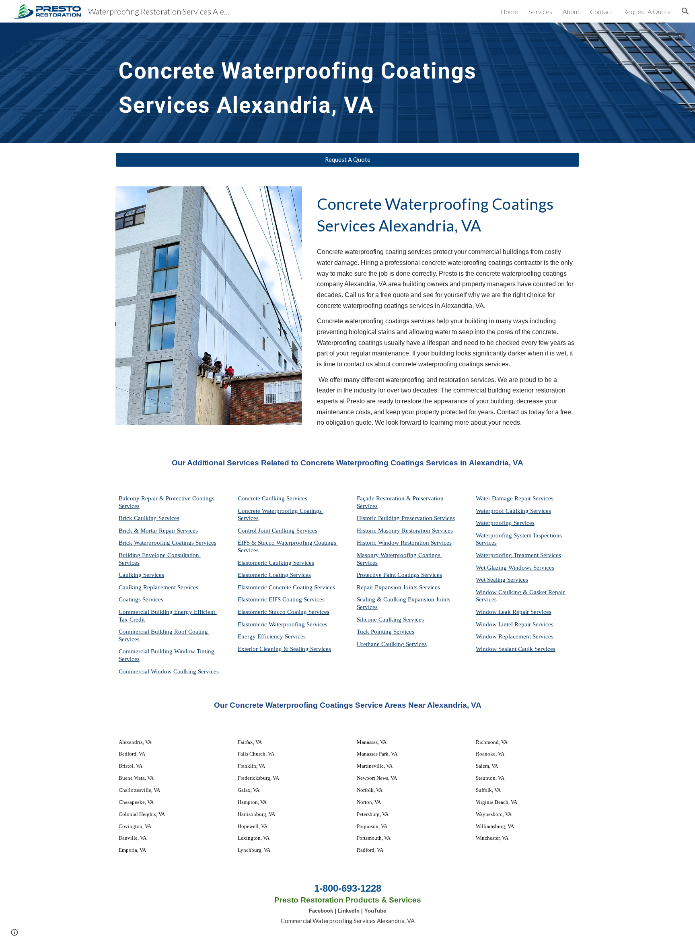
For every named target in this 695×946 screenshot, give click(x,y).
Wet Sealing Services (502, 579)
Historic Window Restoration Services (404, 542)
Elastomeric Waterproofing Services (282, 624)
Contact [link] (601, 11)
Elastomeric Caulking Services (276, 563)
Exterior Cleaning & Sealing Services (284, 649)
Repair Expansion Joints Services (398, 587)
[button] (685, 11)
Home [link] (509, 11)
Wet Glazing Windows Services (515, 567)
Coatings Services (141, 599)
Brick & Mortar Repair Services (158, 530)
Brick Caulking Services (149, 518)
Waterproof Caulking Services (513, 511)
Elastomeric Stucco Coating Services (283, 612)
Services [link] (540, 11)
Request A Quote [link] (647, 11)
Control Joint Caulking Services (277, 530)
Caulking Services (141, 575)
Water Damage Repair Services (514, 498)
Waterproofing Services (505, 523)
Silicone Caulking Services (390, 619)
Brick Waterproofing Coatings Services (167, 542)
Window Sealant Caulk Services (515, 649)
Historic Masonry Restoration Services (405, 530)
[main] (327, 82)
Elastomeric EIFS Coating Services (281, 599)
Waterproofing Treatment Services (518, 555)
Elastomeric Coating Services (274, 575)
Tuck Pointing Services (385, 631)
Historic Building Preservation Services (406, 518)
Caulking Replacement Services (158, 587)
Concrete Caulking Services (272, 498)
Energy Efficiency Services (272, 636)
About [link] (571, 11)
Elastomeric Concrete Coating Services (286, 587)
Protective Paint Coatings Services (399, 575)
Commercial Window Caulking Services (169, 671)
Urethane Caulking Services (392, 644)
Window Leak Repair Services (513, 612)
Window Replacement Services (514, 636)
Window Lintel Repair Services (514, 624)
